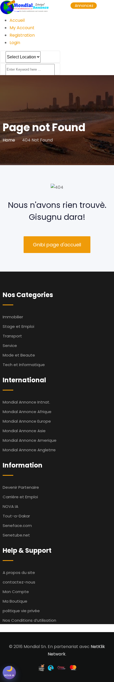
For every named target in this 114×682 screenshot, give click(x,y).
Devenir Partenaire (21, 487)
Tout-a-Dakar (16, 516)
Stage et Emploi (18, 326)
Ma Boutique (15, 601)
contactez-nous (19, 582)
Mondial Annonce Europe (27, 421)
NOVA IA (10, 506)
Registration (22, 35)
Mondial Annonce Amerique (29, 440)
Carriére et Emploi (20, 497)
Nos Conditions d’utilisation (29, 620)
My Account (22, 28)
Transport (12, 336)
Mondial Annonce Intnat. (26, 402)
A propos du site (19, 572)
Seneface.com (17, 525)
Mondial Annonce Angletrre (29, 450)
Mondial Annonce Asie (24, 431)
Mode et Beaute (19, 355)
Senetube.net (16, 535)
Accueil (17, 20)
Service (10, 345)
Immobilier (13, 317)
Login (15, 43)
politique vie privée (21, 611)
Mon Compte (16, 591)
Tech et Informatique (24, 364)
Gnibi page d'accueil (57, 244)
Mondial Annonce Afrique (27, 411)
